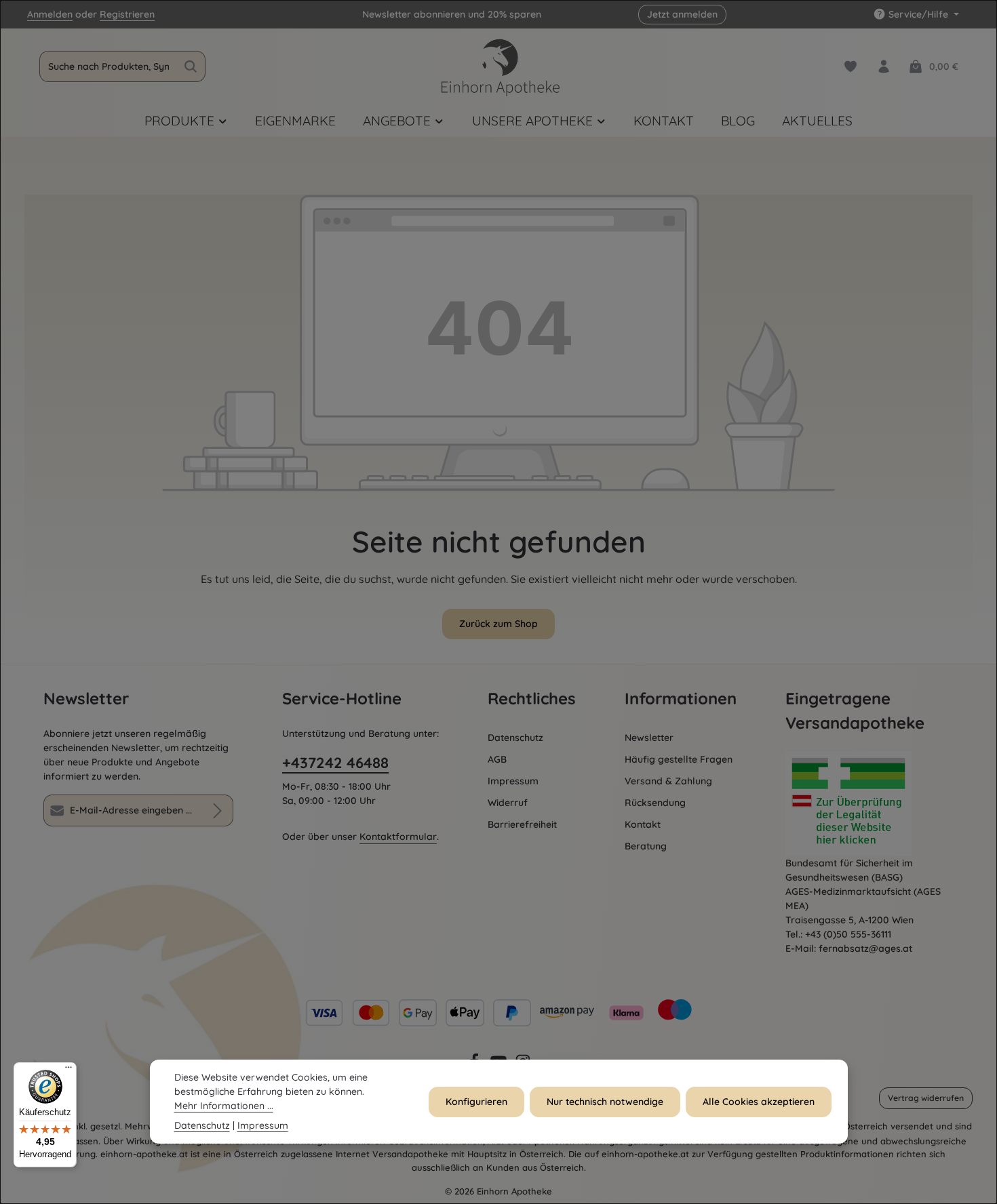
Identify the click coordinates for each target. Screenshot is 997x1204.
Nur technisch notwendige (605, 1102)
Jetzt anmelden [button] (682, 14)
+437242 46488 (335, 762)
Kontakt (643, 824)
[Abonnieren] (217, 810)
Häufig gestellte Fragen (678, 759)
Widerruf (508, 803)
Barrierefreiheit (522, 824)
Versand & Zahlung (668, 781)
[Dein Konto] (883, 67)
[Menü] (68, 1070)
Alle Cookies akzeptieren (759, 1102)
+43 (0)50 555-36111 (848, 934)
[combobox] (108, 66)
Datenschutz (515, 737)
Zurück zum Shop (498, 624)
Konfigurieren (476, 1102)
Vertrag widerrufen (926, 1098)
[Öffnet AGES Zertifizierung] (869, 803)
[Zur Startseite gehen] (498, 66)
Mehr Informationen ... (223, 1106)
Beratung (646, 846)
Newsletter (649, 737)
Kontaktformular (398, 836)
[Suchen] (191, 66)
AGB (497, 759)
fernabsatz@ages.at (865, 948)
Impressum (513, 781)
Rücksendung (655, 803)
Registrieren (127, 14)
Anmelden (50, 14)
